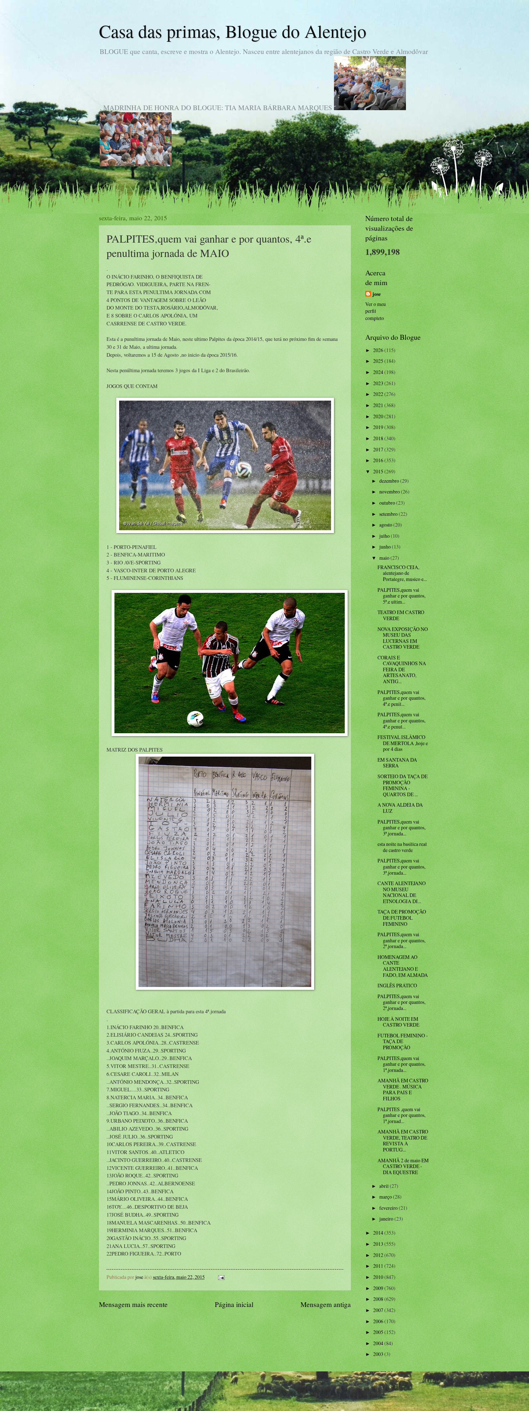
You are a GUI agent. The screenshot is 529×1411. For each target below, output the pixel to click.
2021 (378, 405)
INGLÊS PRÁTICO (397, 985)
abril (384, 1185)
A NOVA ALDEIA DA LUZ (400, 807)
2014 (378, 1232)
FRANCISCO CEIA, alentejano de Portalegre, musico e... (402, 573)
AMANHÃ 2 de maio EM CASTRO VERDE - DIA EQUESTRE (403, 1166)
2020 (378, 416)
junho (385, 546)
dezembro (389, 480)
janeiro (386, 1218)
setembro (389, 513)
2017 (378, 449)
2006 (378, 1321)
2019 (378, 427)
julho (385, 535)
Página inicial (234, 1304)
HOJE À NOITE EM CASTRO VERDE (398, 1021)
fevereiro (389, 1207)
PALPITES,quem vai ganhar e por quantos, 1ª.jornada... (401, 1064)
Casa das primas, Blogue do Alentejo (232, 31)
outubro (387, 502)
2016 (378, 460)
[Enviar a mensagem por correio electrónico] (221, 1276)
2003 (378, 1354)
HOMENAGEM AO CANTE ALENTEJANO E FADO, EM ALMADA (402, 966)
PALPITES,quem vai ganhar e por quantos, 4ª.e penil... (401, 698)
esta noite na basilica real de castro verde (402, 846)
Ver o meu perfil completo (375, 311)
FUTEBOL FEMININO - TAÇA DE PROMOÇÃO (402, 1041)
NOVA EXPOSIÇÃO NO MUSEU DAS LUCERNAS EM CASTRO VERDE (402, 638)
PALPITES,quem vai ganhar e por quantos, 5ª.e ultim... (401, 595)
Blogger (304, 1396)
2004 (378, 1343)
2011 (378, 1265)
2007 (378, 1310)
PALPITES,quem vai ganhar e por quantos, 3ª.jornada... (401, 827)
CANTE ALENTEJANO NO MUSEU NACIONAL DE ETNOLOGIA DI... (401, 892)
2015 (378, 471)
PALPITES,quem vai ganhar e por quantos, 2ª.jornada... (401, 940)
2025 (378, 360)
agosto (386, 524)
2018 (378, 438)
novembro (390, 491)
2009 (378, 1288)
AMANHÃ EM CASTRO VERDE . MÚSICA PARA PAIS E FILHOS (402, 1089)
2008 (378, 1298)
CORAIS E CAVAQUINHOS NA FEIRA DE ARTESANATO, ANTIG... (401, 669)
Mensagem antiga (325, 1304)
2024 (378, 372)
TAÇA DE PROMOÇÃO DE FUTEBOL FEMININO (401, 917)
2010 (378, 1276)
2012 (378, 1255)
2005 (378, 1332)
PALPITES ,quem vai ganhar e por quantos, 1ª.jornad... (401, 1115)
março (386, 1196)
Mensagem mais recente (133, 1304)
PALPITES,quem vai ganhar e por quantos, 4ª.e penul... (401, 720)
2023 (378, 383)
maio (384, 557)
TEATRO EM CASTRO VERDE (400, 615)
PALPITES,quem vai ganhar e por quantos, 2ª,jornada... (401, 1002)
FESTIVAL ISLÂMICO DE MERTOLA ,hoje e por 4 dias (402, 743)
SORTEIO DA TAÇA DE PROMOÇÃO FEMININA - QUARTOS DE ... (402, 785)
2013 (378, 1243)
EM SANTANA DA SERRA (397, 762)
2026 (378, 350)
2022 (378, 394)
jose (376, 294)
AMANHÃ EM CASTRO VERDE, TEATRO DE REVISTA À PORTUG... (402, 1140)
